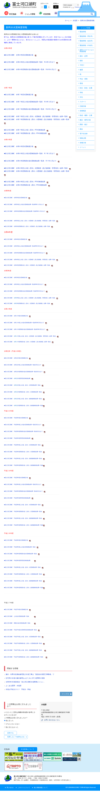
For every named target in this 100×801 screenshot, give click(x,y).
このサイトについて (24, 787)
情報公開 (83, 138)
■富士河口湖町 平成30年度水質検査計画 (16, 418)
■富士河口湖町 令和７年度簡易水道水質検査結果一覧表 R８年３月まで (31, 109)
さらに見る (65, 694)
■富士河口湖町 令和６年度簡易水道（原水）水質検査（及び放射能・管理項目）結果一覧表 (37, 171)
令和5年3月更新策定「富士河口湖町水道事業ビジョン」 (25, 682)
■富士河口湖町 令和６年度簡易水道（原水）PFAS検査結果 (26, 185)
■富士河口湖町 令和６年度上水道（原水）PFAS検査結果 (25, 181)
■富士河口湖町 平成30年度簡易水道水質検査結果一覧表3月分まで (24, 431)
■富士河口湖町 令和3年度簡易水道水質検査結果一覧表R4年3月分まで (25, 291)
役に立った (10, 720)
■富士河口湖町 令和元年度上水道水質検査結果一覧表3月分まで (23, 365)
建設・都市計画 (85, 120)
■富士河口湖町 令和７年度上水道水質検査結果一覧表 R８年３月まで (30, 102)
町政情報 (46, 14)
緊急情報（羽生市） (87, 36)
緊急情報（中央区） (87, 45)
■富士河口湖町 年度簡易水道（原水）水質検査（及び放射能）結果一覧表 (27, 303)
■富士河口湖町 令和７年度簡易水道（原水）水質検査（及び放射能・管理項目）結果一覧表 (37, 119)
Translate (78, 7)
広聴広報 (83, 106)
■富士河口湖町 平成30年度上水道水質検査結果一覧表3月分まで (23, 424)
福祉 (81, 60)
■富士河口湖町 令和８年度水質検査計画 (19, 55)
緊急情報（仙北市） (87, 41)
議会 (81, 129)
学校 (81, 92)
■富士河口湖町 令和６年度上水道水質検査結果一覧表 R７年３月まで (30, 153)
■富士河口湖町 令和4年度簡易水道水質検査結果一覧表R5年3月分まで (25, 253)
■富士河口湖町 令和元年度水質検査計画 (16, 358)
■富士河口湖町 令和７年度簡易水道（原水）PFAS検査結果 (26, 133)
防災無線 (12, 14)
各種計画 (83, 143)
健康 (81, 70)
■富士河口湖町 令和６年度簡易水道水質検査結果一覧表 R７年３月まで (31, 161)
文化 (81, 97)
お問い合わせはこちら (52, 720)
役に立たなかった (12, 727)
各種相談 (83, 111)
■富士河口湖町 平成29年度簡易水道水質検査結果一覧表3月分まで (24, 491)
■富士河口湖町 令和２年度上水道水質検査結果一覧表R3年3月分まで (24, 322)
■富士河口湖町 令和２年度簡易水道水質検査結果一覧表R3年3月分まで (25, 329)
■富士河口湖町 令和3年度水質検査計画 (16, 277)
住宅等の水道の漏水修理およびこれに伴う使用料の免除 (25, 678)
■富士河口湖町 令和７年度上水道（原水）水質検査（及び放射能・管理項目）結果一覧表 (36, 116)
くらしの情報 (30, 14)
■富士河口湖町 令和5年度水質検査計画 (16, 197)
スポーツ (83, 101)
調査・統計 (84, 124)
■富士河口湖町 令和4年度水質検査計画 (16, 239)
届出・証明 (84, 56)
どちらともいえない (13, 724)
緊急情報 (83, 32)
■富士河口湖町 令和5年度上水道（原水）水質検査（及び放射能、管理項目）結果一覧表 (29, 220)
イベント (83, 147)
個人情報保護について (41, 787)
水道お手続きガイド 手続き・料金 (18, 689)
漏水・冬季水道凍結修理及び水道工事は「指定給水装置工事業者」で (30, 674)
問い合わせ (10, 787)
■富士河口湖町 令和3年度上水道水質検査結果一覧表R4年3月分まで (24, 284)
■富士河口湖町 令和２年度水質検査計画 (16, 316)
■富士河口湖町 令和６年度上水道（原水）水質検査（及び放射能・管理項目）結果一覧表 (36, 168)
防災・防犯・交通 (86, 88)
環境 (81, 83)
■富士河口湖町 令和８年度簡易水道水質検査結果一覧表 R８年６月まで (31, 69)
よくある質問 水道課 (13, 685)
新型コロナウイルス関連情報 (87, 50)
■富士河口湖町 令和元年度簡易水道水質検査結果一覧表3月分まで (24, 371)
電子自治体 (84, 133)
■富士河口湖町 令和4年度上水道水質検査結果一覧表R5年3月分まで (24, 246)
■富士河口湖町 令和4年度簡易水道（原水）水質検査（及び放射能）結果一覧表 (27, 265)
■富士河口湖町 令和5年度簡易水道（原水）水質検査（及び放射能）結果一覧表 (27, 226)
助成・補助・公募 (86, 115)
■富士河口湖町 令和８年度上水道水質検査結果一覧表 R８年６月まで (30, 62)
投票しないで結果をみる (16, 737)
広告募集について (27, 749)
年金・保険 (84, 79)
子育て (82, 65)
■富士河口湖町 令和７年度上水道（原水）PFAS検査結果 (25, 130)
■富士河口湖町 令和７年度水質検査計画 (19, 94)
